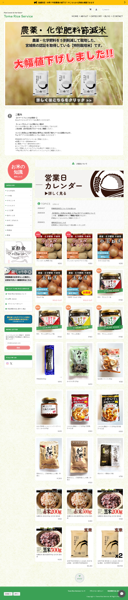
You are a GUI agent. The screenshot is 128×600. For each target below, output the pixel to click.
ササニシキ (11, 200)
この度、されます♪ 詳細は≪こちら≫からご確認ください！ (73, 215)
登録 (18, 347)
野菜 (8, 235)
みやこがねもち (12, 220)
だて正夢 (10, 210)
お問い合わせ (12, 299)
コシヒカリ (11, 205)
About (84, 16)
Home (75, 16)
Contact (118, 16)
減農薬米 (10, 225)
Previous (8, 64)
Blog (107, 16)
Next (120, 64)
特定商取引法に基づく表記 (17, 309)
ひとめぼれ (11, 190)
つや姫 (9, 195)
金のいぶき (11, 215)
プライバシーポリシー (15, 304)
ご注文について (81, 164)
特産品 (9, 230)
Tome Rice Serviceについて (17, 294)
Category (96, 16)
